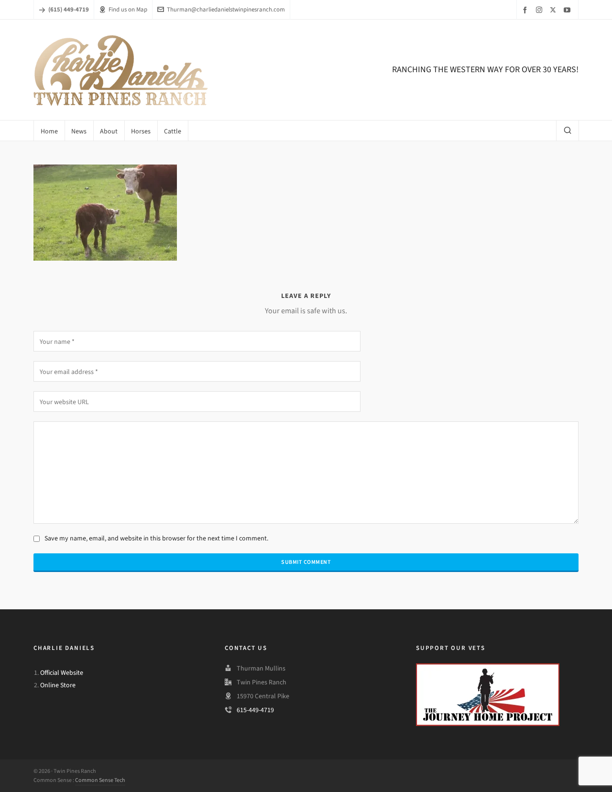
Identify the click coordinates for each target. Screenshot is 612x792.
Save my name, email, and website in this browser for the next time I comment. (156, 538)
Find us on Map (128, 9)
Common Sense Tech (100, 780)
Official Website (61, 672)
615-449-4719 (255, 710)
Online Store (58, 685)
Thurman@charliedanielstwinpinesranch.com (226, 9)
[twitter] (554, 9)
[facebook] (526, 9)
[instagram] (540, 9)
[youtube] (568, 9)
